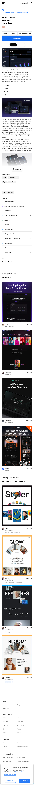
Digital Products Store (9, 182)
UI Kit (4, 177)
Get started (24, 3)
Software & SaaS (13, 177)
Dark (4, 192)
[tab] (17, 85)
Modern (10, 192)
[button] (31, 3)
